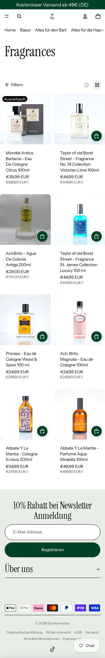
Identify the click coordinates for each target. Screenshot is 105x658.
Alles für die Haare (87, 30)
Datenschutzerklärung (24, 632)
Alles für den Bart (50, 30)
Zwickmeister (58, 623)
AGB (78, 632)
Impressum (72, 638)
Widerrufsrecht (58, 632)
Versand (92, 632)
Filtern (17, 84)
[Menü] (6, 16)
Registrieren (52, 549)
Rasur (25, 30)
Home (10, 30)
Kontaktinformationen (42, 638)
